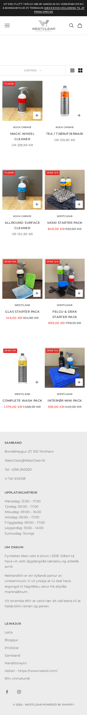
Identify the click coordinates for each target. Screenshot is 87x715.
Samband (12, 655)
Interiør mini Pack (65, 400)
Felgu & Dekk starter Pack (64, 314)
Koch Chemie (22, 127)
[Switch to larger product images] (72, 70)
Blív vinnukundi (17, 678)
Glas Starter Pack (22, 311)
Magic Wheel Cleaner (22, 136)
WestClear (64, 216)
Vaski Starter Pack (64, 222)
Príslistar (12, 648)
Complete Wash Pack (22, 400)
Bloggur (11, 640)
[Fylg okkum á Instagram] (19, 692)
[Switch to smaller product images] (80, 70)
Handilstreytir (16, 663)
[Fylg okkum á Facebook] (7, 692)
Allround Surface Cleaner (22, 225)
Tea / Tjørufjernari (64, 133)
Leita (9, 632)
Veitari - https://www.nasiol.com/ (31, 671)
